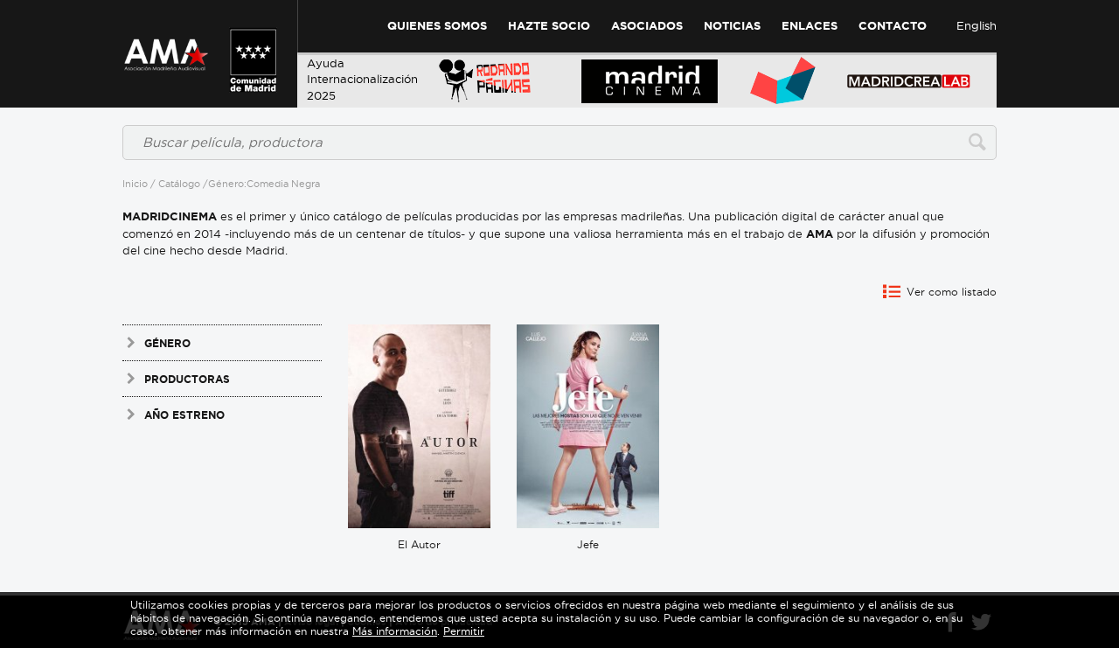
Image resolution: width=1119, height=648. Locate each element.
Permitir (463, 631)
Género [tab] (167, 343)
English (976, 25)
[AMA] (166, 44)
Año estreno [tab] (184, 415)
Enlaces (810, 25)
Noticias (732, 25)
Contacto (892, 25)
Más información (394, 631)
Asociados (647, 25)
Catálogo (179, 183)
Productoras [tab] (187, 379)
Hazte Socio (549, 25)
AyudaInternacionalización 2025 (362, 79)
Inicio (135, 183)
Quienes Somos (437, 25)
